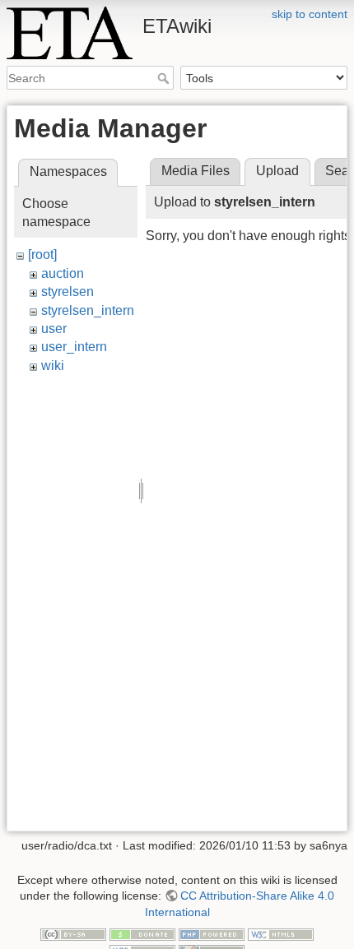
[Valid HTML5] (281, 934)
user (54, 329)
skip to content (309, 14)
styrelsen (67, 292)
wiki (52, 366)
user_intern (74, 347)
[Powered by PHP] (212, 934)
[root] (42, 255)
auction (62, 273)
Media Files (195, 171)
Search (165, 78)
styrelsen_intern (87, 310)
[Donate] (142, 934)
